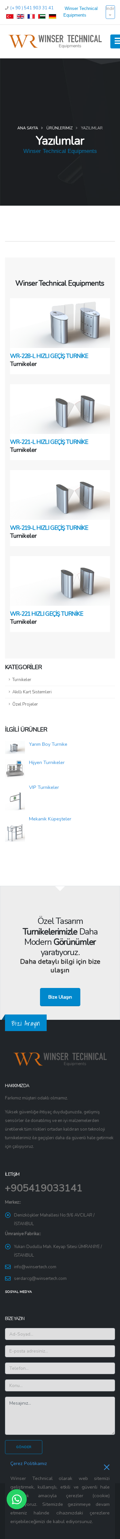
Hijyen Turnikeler (47, 762)
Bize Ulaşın (60, 997)
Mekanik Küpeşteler (50, 818)
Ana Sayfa (27, 128)
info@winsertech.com (35, 1267)
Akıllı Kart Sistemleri (32, 692)
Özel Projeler (25, 704)
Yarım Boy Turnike (48, 744)
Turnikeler (21, 680)
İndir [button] (110, 9)
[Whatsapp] (17, 1499)
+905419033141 (44, 1188)
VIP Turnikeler (44, 787)
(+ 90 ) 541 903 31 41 (31, 8)
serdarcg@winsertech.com (40, 1279)
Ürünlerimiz (59, 128)
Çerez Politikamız (28, 1463)
